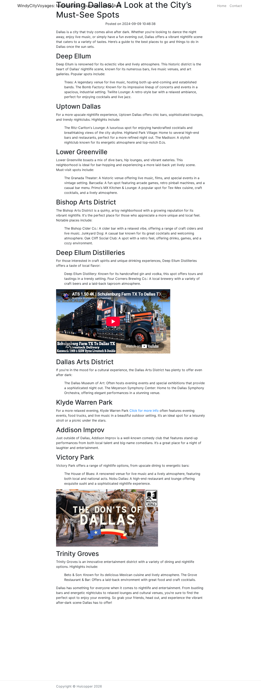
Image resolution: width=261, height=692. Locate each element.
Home (221, 6)
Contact (236, 6)
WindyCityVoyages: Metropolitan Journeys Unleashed (69, 5)
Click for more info (144, 411)
